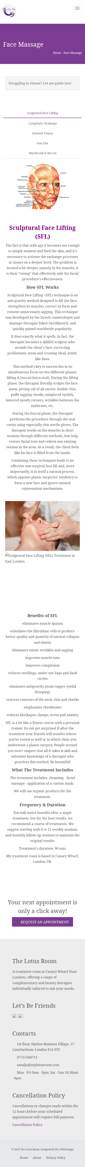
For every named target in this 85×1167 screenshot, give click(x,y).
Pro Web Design (64, 1149)
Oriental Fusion (42, 133)
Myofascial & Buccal (42, 153)
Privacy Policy (55, 1158)
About (37, 1158)
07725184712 (27, 1057)
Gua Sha (42, 143)
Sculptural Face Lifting (42, 113)
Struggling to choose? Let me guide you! (40, 83)
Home (57, 53)
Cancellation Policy (27, 1124)
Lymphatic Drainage (42, 123)
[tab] (42, 83)
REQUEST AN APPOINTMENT (44, 922)
